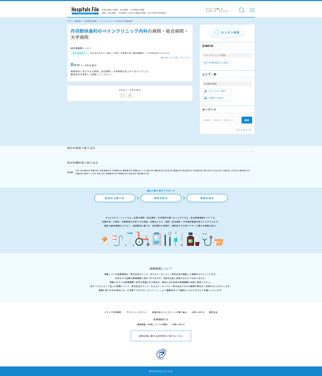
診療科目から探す (219, 62)
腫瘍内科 (178, 170)
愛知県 (77, 21)
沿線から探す (216, 97)
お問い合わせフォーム (151, 290)
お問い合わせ (198, 312)
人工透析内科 (148, 170)
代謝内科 (227, 170)
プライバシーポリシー (137, 312)
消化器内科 (85, 170)
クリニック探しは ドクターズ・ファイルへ (217, 9)
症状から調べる (114, 198)
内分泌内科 (217, 170)
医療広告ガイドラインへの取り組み (169, 312)
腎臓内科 (137, 170)
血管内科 (133, 173)
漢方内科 (207, 170)
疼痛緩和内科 (111, 173)
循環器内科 (128, 170)
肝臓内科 (80, 173)
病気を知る (161, 198)
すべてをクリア (244, 130)
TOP (69, 21)
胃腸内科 (95, 170)
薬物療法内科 (143, 173)
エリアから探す (218, 90)
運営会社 (213, 312)
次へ (137, 95)
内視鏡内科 (198, 170)
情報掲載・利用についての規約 (152, 324)
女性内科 (235, 170)
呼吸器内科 (117, 170)
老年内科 (101, 173)
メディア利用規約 (113, 312)
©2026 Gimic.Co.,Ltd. (161, 371)
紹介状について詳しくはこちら (175, 57)
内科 (78, 170)
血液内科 (169, 170)
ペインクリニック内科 (111, 21)
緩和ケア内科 (90, 173)
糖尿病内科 (159, 170)
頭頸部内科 (123, 173)
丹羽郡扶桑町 (90, 21)
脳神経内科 (245, 170)
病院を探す (207, 198)
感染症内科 (187, 170)
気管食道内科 (105, 170)
